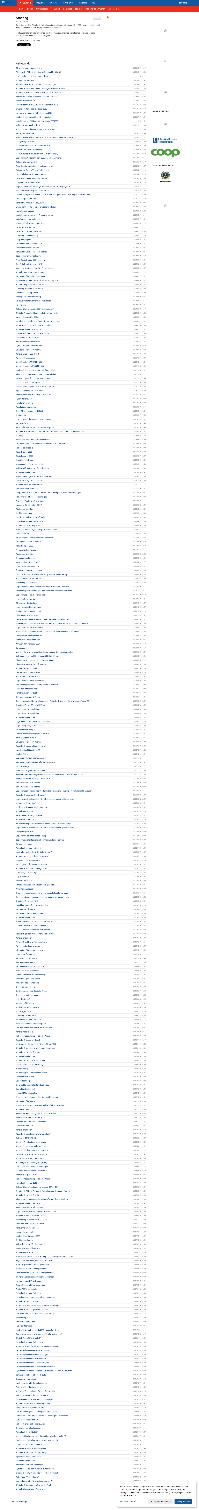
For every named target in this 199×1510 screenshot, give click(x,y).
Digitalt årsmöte (22, 877)
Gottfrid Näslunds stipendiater (28, 1387)
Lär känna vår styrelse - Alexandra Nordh (32, 1363)
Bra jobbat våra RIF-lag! (25, 987)
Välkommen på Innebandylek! (28, 125)
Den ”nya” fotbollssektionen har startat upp (34, 1028)
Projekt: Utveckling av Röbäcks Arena (31, 942)
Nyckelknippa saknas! (25, 211)
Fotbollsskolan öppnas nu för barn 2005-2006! (35, 1297)
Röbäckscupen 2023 (24, 456)
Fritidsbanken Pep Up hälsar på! (29, 636)
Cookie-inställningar (19, 1502)
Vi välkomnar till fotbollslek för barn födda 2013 (36, 1044)
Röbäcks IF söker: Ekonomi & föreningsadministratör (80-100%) (42, 88)
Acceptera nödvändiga (160, 1501)
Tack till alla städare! (24, 1232)
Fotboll (53, 3)
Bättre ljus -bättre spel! (25, 133)
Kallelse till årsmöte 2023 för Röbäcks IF (32, 468)
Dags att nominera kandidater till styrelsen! (33, 721)
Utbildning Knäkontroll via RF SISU (30, 288)
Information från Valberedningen (29, 1465)
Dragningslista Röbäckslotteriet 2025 (31, 109)
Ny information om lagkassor (28, 219)
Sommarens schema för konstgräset (31, 1448)
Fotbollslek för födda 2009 (27, 1432)
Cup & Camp (68, 3)
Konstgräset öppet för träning (28, 297)
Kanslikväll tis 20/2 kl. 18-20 (27, 337)
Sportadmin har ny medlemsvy (28, 256)
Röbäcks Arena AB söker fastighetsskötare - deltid (37, 313)
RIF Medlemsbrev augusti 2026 (29, 68)
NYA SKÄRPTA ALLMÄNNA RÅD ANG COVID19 (35, 762)
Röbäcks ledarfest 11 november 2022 (31, 484)
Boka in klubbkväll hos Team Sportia (31, 1024)
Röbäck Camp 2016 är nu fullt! (28, 1338)
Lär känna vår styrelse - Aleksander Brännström (35, 1367)
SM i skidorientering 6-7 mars (28, 697)
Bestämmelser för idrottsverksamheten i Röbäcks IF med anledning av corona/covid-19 (52, 701)
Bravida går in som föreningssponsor (31, 1269)
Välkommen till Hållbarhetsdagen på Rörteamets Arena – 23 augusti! (44, 137)
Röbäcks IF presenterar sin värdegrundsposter (35, 1048)
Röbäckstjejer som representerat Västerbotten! (35, 934)
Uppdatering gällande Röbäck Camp (31, 836)
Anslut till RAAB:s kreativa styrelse (30, 501)
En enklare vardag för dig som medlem (32, 905)
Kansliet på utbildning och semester (31, 1142)
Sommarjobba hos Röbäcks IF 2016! (31, 1375)
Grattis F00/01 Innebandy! (26, 1289)
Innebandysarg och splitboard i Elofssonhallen (35, 370)
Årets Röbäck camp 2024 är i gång (30, 260)
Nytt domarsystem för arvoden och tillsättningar (36, 84)
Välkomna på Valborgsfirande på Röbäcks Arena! (36, 529)
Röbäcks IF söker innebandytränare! (31, 795)
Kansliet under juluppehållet (27, 354)
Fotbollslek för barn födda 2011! (29, 1293)
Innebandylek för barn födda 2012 (30, 1117)
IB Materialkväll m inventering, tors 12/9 (32, 223)
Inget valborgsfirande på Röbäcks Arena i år (34, 852)
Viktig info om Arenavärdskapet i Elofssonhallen (36, 374)
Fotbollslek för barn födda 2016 (29, 521)
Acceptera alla (183, 1501)
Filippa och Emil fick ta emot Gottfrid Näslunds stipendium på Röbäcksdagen (48, 493)
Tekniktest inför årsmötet (26, 689)
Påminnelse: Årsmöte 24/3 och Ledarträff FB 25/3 (36, 97)
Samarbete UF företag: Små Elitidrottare (32, 190)
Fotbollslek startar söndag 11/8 (29, 244)
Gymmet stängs (22, 766)
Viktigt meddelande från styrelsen (30, 1207)
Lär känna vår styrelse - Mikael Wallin (31, 1358)
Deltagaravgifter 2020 (25, 832)
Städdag (22, 18)
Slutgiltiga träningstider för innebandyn (32, 1395)
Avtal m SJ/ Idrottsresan (26, 358)
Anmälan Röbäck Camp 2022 (28, 525)
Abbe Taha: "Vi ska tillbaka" (27, 1477)
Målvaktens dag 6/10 (24, 1126)
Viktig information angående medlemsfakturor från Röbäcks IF (42, 1199)
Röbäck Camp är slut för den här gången (33, 1403)
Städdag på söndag (24, 1240)
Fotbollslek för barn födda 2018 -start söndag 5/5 (37, 280)
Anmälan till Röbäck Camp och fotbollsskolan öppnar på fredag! (43, 1191)
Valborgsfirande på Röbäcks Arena (30, 1424)
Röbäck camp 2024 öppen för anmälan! (32, 284)
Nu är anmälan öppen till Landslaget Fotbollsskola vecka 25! (41, 1436)
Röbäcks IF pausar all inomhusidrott (31, 746)
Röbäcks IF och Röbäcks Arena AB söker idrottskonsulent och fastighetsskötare (50, 431)
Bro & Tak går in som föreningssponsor (32, 1265)
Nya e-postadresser (24, 1326)
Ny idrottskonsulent (24, 399)
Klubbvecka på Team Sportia (28, 783)
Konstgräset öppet (24, 844)
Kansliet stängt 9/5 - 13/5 (26, 1175)
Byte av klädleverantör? (25, 962)
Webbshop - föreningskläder (28, 860)
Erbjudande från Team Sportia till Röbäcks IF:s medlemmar (40, 444)
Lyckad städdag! (23, 999)
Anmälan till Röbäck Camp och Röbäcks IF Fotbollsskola (40, 92)
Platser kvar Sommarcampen (28, 640)
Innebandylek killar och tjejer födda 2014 (33, 779)
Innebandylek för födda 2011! (28, 1236)
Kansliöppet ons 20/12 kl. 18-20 (29, 362)
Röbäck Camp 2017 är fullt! (27, 1301)
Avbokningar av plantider (26, 407)
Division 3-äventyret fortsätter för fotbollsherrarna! (37, 1473)
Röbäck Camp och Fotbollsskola (29, 150)
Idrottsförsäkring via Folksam (28, 342)
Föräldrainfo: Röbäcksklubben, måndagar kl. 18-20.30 (38, 72)
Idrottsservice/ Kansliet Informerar (30, 966)
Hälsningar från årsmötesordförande (31, 864)
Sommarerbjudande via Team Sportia (31, 252)
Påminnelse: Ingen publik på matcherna (32, 664)
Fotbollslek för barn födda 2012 (29, 1019)
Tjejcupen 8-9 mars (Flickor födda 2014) (32, 170)
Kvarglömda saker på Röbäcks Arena (31, 1407)
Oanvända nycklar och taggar (28, 382)
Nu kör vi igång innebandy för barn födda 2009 (35, 1391)
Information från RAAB (25, 1101)
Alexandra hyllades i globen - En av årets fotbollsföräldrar (40, 1105)
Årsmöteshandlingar (24, 460)
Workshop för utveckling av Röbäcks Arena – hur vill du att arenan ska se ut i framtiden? (53, 623)
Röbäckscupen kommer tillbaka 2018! (31, 1220)
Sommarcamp (22, 648)
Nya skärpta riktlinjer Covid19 (28, 750)
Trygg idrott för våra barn (26, 599)
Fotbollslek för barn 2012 (26, 1183)
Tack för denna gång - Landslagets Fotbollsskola (36, 1412)
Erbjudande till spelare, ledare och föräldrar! (34, 1260)
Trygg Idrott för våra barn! (26, 954)
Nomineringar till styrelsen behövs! (30, 464)
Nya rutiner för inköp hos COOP (29, 505)
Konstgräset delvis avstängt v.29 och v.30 (33, 1150)
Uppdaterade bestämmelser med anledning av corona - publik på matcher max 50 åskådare (54, 791)
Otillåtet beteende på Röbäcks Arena (31, 991)
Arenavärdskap (22, 1068)
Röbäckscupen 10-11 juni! (26, 1318)
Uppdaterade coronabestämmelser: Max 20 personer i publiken (42, 587)
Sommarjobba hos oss (25, 472)
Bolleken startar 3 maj (25, 80)
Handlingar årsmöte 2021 (26, 693)
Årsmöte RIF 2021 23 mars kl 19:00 (30, 705)
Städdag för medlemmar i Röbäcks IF (31, 1171)
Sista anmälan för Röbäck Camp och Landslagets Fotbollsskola (42, 1416)
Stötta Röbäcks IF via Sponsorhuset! (31, 926)
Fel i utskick (21, 305)
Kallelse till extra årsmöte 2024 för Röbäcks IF (35, 309)
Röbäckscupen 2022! (25, 546)
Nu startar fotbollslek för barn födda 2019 (33, 146)
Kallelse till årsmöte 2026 (26, 101)
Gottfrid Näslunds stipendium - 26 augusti (33, 419)
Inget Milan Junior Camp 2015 (28, 1456)
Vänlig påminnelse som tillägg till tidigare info (35, 885)
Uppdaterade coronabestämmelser (30, 595)
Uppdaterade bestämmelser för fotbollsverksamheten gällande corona (45, 799)
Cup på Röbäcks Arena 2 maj (28, 1420)
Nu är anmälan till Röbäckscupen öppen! (33, 930)
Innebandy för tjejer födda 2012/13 (30, 770)
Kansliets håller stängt (25, 1003)
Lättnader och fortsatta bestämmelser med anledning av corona (42, 619)
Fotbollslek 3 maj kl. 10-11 (27, 819)
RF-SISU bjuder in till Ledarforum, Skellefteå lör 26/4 (37, 154)
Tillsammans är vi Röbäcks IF (28, 615)
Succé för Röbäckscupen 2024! (29, 264)
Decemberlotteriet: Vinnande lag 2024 (31, 178)
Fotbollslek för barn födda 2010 (29, 1342)
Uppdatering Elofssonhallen (27, 709)
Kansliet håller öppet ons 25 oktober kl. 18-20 (35, 386)
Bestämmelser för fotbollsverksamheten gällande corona (40, 840)
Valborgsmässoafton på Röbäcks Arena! (33, 1036)
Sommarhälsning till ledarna (27, 248)
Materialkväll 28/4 (23, 534)
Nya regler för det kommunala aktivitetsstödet (35, 1469)
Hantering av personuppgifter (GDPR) (31, 1162)
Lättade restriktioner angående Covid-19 (32, 734)
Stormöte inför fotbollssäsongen (30, 1428)
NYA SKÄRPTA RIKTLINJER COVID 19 (31, 758)
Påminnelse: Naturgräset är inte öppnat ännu (34, 660)
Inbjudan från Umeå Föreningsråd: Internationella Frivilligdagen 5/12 (44, 186)
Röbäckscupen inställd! (26, 811)
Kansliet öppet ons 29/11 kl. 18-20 (30, 366)
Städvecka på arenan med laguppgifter (32, 807)
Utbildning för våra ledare (26, 1015)
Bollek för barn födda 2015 (27, 676)
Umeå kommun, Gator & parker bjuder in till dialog (37, 207)
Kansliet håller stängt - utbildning (29, 1064)
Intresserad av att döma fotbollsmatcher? (33, 440)
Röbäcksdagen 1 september (28, 979)
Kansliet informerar (24, 938)
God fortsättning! (23, 1081)
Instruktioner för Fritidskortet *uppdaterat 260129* (37, 121)
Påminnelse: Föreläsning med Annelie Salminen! (36, 1113)
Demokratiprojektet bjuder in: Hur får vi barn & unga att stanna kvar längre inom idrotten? (53, 195)
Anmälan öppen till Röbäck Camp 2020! (32, 856)
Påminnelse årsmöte (24, 554)
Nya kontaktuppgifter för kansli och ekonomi (34, 476)
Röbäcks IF (26, 3)
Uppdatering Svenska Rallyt (27, 566)
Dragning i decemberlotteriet (28, 182)
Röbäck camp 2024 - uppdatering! (30, 272)
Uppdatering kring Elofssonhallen (30, 725)
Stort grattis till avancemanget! (28, 611)
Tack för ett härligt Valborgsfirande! (30, 517)
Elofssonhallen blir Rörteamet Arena (31, 174)
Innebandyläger (22, 754)
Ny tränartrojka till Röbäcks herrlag (30, 346)
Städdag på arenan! (24, 513)
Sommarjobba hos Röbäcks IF (28, 329)
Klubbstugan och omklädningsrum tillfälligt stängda (37, 656)
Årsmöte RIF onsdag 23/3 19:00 (29, 570)
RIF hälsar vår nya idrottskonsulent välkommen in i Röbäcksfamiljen (44, 823)
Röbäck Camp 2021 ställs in (27, 668)
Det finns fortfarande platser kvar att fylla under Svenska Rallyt (42, 574)
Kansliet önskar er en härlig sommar (31, 1146)
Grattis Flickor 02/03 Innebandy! (29, 1444)
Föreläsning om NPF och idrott (28, 1281)
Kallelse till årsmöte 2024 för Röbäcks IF (32, 333)
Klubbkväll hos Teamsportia (27, 983)
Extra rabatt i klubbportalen (27, 293)
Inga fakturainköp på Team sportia (30, 391)
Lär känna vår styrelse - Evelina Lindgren (32, 1354)
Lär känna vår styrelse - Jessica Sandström (34, 1350)
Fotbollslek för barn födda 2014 (29, 848)
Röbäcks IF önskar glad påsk (28, 1040)
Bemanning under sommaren (28, 995)
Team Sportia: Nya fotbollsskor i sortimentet (34, 166)
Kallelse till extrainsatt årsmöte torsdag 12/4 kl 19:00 (37, 1187)
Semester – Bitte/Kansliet (26, 958)
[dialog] (156, 1494)
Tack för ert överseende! (26, 403)
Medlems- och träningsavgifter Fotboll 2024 (34, 268)
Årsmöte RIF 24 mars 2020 (27, 901)
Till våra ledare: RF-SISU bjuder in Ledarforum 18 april (38, 105)
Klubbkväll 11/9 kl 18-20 (26, 1138)
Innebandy (40, 3)
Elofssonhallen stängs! (25, 730)
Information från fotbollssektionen (30, 276)
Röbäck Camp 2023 (24, 452)
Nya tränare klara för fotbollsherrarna (31, 1383)
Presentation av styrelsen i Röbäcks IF (31, 1154)
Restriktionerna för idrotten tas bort (30, 578)
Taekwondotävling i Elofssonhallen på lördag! (35, 1314)
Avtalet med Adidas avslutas (28, 946)
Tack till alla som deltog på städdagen (32, 1166)
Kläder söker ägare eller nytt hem (29, 480)
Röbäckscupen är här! (25, 1252)
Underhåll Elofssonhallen (26, 1093)
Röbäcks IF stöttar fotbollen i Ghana (31, 1216)
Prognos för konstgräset (26, 550)
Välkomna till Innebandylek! (27, 970)
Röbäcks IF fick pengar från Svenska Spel (33, 1485)
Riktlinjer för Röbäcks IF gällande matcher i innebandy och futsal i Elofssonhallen (49, 774)
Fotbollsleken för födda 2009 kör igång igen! (34, 1399)
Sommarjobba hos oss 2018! (28, 1203)
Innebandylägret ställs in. (26, 738)
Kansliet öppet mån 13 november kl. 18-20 (33, 378)
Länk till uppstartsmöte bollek (28, 672)
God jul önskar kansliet (25, 1089)
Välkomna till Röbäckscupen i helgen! (31, 497)
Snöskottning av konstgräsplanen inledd (33, 325)
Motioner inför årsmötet (26, 909)
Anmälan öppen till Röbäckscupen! (30, 1060)
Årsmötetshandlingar (25, 889)
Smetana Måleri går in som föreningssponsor (35, 1277)
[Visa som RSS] (108, 18)
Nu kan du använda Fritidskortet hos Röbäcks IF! (36, 129)
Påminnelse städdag (24, 509)
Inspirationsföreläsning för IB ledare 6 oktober (35, 215)
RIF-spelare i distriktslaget (27, 603)
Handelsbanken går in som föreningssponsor (35, 1273)
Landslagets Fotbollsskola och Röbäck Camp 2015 (37, 1440)
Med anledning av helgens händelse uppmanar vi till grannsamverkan (44, 652)
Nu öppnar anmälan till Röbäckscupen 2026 (34, 113)
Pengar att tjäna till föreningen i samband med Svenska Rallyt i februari (45, 591)
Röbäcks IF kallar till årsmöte (28, 1052)
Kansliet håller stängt (24, 1032)
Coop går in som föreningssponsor (30, 1285)
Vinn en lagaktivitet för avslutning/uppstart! (34, 1481)
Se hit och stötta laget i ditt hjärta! (30, 1224)
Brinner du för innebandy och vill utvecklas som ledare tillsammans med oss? (48, 632)
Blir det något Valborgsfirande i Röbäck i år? (34, 538)
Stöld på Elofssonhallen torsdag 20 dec (32, 1085)
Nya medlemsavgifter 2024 (27, 317)
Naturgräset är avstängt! (26, 803)
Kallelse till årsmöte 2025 (26, 162)
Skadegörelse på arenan (26, 1379)
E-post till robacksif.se (25, 227)
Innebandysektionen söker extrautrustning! (33, 117)
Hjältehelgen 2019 (23, 1011)
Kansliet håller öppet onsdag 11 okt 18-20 (33, 395)
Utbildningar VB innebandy (27, 235)
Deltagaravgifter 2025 (25, 141)
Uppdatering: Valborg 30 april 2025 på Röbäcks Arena (38, 158)
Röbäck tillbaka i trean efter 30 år (29, 1489)
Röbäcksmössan (23, 1109)
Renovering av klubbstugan (27, 1228)
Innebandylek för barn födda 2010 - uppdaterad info (37, 1330)
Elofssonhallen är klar (25, 1077)
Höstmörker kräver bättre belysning (30, 975)
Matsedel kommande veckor (28, 1248)
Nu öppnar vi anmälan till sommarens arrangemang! (37, 1305)
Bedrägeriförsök (23, 423)
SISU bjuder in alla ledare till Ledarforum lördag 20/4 (37, 321)
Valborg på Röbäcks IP (25, 448)
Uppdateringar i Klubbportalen (28, 607)
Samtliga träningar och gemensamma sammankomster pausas (42, 897)
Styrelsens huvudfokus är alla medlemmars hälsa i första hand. (42, 893)
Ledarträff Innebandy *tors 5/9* (29, 231)
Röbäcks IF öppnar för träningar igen (31, 868)
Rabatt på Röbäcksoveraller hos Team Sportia (35, 427)
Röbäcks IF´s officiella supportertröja (31, 1452)
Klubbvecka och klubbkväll (27, 489)
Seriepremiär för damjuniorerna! (29, 815)
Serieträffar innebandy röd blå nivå (30, 411)
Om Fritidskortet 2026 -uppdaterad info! (32, 76)
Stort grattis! (21, 415)
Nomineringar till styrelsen (26, 583)
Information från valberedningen (29, 913)
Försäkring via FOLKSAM (26, 199)
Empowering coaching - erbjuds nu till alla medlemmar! (39, 1334)
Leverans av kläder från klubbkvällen (31, 1122)
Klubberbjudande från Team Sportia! (31, 1244)
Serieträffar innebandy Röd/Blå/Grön (31, 203)
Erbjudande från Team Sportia (28, 350)
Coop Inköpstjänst (23, 239)
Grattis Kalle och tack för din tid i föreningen (34, 921)
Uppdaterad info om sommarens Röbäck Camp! (36, 1211)
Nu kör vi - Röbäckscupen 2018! (29, 1158)
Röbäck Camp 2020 (24, 881)
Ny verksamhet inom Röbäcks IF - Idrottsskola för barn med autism (44, 1371)
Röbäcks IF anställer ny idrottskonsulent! (33, 1134)
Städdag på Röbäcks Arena (27, 1007)
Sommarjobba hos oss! (26, 558)
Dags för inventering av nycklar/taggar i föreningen (37, 1097)
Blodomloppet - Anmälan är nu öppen (31, 1073)
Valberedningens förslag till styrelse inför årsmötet (37, 685)
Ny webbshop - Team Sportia (28, 562)
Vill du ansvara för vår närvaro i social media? (34, 301)
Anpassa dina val (128, 1501)
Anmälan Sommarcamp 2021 (28, 644)
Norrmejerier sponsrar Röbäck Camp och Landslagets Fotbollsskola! (45, 1256)
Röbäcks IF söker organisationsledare (32, 1309)
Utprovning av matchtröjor (27, 872)
